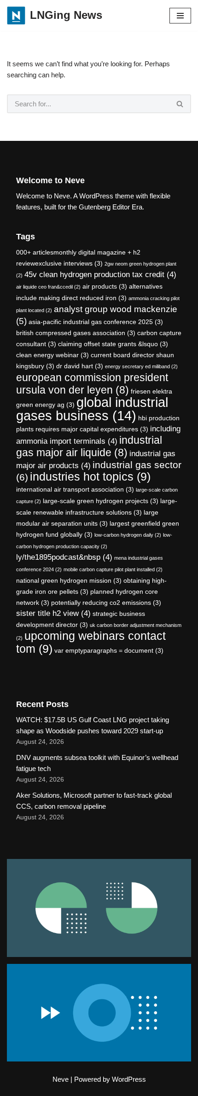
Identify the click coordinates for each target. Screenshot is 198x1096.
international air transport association (75, 489)
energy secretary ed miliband (141, 366)
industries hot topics (90, 476)
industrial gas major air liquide (89, 446)
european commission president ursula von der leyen (92, 383)
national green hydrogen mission (69, 580)
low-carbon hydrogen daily (127, 535)
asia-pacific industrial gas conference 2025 (96, 321)
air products (104, 286)
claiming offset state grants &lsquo (113, 344)
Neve (60, 1079)
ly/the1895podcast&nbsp (64, 557)
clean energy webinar (52, 355)
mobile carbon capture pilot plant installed (113, 569)
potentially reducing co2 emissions (106, 602)
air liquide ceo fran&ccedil (48, 287)
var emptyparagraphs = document (108, 650)
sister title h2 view (53, 613)
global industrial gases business (92, 408)
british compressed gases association (75, 332)
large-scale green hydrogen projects (100, 501)
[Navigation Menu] (180, 15)
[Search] (180, 103)
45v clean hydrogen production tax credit (100, 274)
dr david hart (79, 366)
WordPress (129, 1079)
